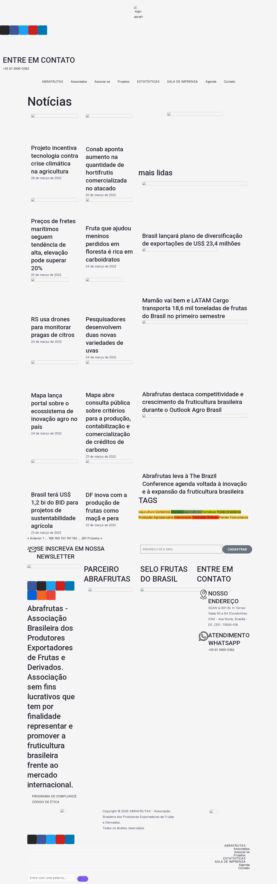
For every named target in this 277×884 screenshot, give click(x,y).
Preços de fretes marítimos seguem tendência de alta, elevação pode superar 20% (53, 245)
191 (69, 538)
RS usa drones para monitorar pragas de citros (52, 327)
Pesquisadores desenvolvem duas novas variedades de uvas (105, 335)
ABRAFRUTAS (52, 81)
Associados (79, 81)
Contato (229, 81)
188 (51, 538)
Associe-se (102, 81)
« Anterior (34, 538)
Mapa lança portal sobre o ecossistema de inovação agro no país (54, 411)
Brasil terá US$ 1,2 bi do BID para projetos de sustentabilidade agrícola (54, 510)
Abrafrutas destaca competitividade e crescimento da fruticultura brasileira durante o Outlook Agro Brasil (192, 402)
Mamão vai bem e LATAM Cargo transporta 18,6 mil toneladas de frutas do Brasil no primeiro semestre (194, 308)
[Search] (82, 879)
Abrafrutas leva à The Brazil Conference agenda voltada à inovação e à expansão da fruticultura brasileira (194, 483)
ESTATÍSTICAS (148, 81)
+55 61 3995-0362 (221, 650)
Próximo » (94, 538)
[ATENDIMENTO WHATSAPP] (203, 636)
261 (84, 538)
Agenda (210, 81)
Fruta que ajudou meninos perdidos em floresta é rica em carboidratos (109, 244)
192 (74, 538)
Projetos (123, 81)
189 (57, 538)
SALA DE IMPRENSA (182, 81)
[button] (138, 845)
